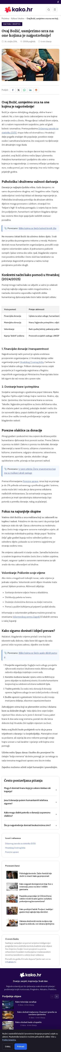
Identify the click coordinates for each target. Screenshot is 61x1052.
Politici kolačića (9, 1040)
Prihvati (20, 1046)
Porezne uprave (30, 481)
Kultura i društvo (17, 18)
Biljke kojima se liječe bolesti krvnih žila (37, 228)
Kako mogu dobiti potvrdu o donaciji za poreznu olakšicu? (30, 814)
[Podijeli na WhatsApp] (24, 90)
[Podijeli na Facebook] (12, 90)
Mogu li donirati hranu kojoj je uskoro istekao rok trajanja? (30, 790)
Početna (5, 18)
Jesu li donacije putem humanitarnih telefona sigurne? (30, 802)
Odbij (7, 1046)
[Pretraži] (48, 9)
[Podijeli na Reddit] (36, 90)
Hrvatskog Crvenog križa (32, 362)
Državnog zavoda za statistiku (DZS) (20, 843)
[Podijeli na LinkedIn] (30, 90)
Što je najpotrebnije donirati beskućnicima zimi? (30, 825)
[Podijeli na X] (18, 90)
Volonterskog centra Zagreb (26, 616)
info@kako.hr (10, 962)
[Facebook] (58, 2)
